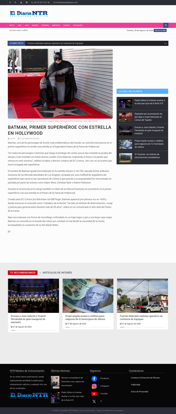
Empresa (56, 25)
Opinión (45, 25)
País (27, 25)
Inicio (12, 25)
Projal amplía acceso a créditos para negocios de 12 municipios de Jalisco (149, 130)
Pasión (66, 25)
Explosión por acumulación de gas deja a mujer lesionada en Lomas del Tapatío (148, 103)
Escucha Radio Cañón (18, 30)
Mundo (35, 25)
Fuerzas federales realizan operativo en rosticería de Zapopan (55, 43)
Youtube (104, 394)
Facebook (104, 378)
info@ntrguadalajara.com (66, 2)
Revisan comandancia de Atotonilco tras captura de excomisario (72, 382)
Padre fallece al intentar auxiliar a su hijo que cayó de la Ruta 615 (72, 396)
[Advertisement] (119, 13)
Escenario (78, 25)
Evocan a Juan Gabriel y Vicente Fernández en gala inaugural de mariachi (149, 117)
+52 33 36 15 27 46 (41, 2)
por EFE (12, 138)
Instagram (104, 386)
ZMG (20, 25)
